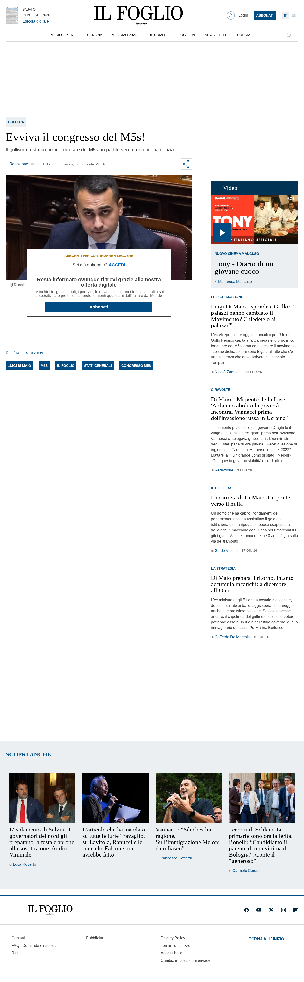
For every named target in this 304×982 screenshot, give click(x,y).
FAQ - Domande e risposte (34, 945)
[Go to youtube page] (258, 910)
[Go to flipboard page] (295, 910)
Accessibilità (171, 953)
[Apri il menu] (15, 35)
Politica (16, 122)
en (294, 15)
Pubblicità (94, 938)
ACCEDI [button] (117, 264)
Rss (15, 953)
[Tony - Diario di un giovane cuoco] (254, 219)
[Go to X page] (271, 910)
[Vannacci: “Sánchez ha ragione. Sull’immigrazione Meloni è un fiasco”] (189, 798)
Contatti (18, 938)
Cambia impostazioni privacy (185, 960)
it (285, 15)
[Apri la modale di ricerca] (288, 35)
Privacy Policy (173, 938)
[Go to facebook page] (246, 910)
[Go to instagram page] (283, 910)
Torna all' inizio (266, 939)
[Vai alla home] (138, 15)
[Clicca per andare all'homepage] (50, 910)
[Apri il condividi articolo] (186, 164)
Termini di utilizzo (175, 945)
